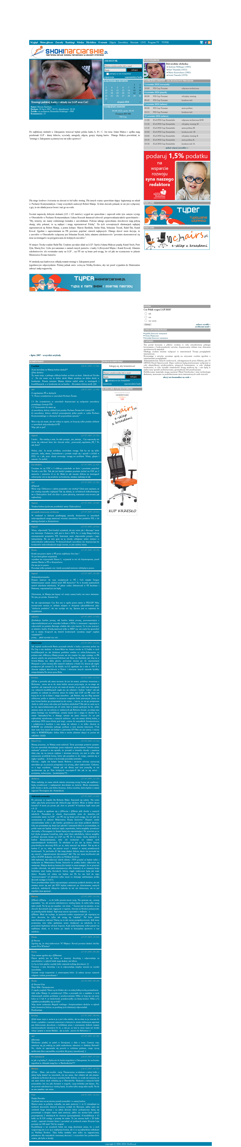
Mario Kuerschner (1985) (179, 72)
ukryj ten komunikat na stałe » (177, 377)
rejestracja (109, 77)
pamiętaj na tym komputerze (120, 74)
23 (140, 93)
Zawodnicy (123, 42)
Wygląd (34, 42)
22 (134, 93)
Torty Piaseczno (152, 336)
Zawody (59, 42)
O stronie (102, 42)
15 (134, 90)
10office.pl (131, 1144)
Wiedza (80, 42)
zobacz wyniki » (203, 324)
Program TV (153, 42)
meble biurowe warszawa (156, 333)
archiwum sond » (202, 326)
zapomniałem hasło (133, 77)
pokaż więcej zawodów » (177, 148)
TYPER (165, 42)
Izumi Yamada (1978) (178, 75)
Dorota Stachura (44, 107)
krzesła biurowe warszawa (156, 338)
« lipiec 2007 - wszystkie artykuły (45, 355)
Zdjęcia (112, 42)
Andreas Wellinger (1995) (179, 67)
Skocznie (134, 42)
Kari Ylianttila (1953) (177, 69)
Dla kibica (91, 42)
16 (140, 90)
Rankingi (70, 42)
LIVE (143, 42)
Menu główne (46, 42)
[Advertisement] (120, 19)
